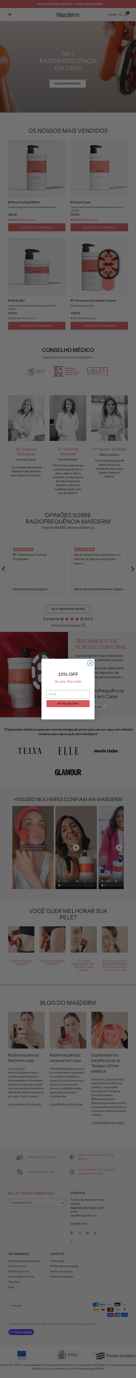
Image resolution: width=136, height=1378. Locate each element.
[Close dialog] (90, 663)
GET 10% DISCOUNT (68, 703)
